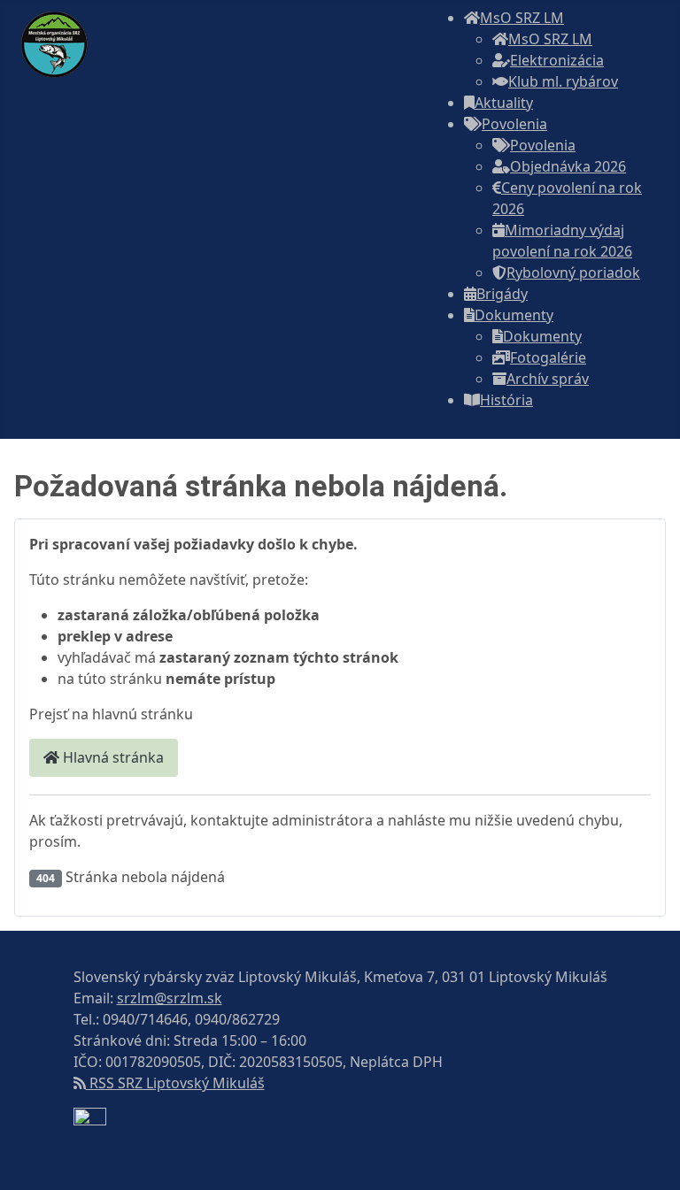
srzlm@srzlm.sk (169, 998)
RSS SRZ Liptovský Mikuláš (175, 1083)
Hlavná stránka (111, 757)
